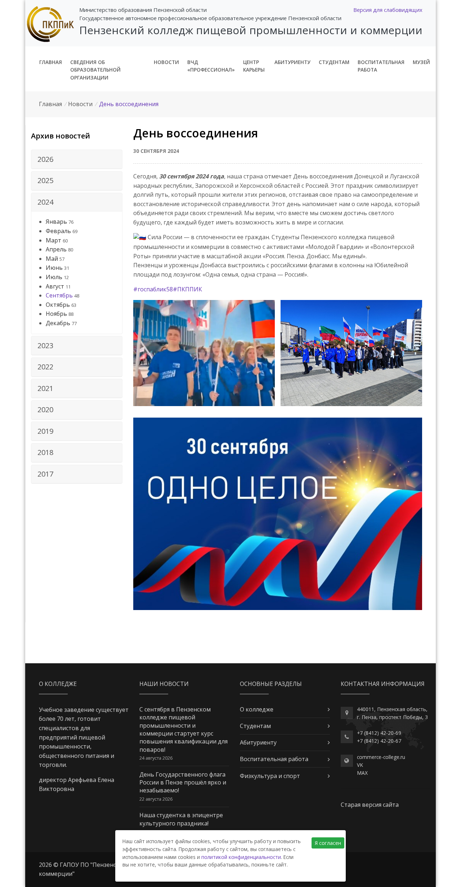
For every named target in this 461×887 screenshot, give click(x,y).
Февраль (58, 231)
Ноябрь (56, 314)
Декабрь (58, 323)
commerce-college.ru (381, 757)
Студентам (334, 62)
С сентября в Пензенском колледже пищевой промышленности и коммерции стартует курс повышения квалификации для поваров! (183, 729)
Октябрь (58, 305)
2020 (45, 409)
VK (360, 764)
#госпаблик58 (153, 289)
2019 (45, 431)
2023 (45, 345)
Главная (50, 62)
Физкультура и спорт (270, 776)
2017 (45, 474)
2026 (45, 159)
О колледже (256, 709)
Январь (56, 222)
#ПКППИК (187, 289)
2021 (45, 388)
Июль (54, 277)
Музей (421, 62)
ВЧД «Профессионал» (211, 66)
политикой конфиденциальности (241, 857)
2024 (45, 202)
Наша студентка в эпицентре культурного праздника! (181, 819)
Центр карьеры (254, 66)
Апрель (56, 249)
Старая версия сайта (370, 805)
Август (55, 286)
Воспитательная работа (381, 66)
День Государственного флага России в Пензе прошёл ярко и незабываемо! (182, 782)
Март (53, 240)
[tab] (76, 159)
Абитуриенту (292, 62)
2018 (45, 452)
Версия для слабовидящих (387, 9)
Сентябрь (59, 295)
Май (52, 259)
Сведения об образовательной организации (95, 70)
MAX (362, 772)
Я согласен (328, 843)
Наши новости (164, 684)
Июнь (54, 268)
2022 (45, 367)
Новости (166, 62)
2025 (45, 180)
